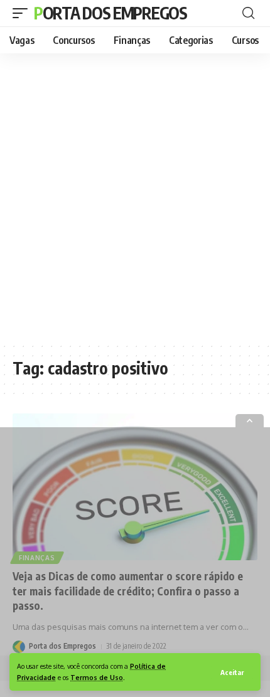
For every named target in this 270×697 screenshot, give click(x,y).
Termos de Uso (96, 677)
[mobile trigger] (23, 13)
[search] (248, 13)
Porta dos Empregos (110, 13)
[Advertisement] (135, 198)
